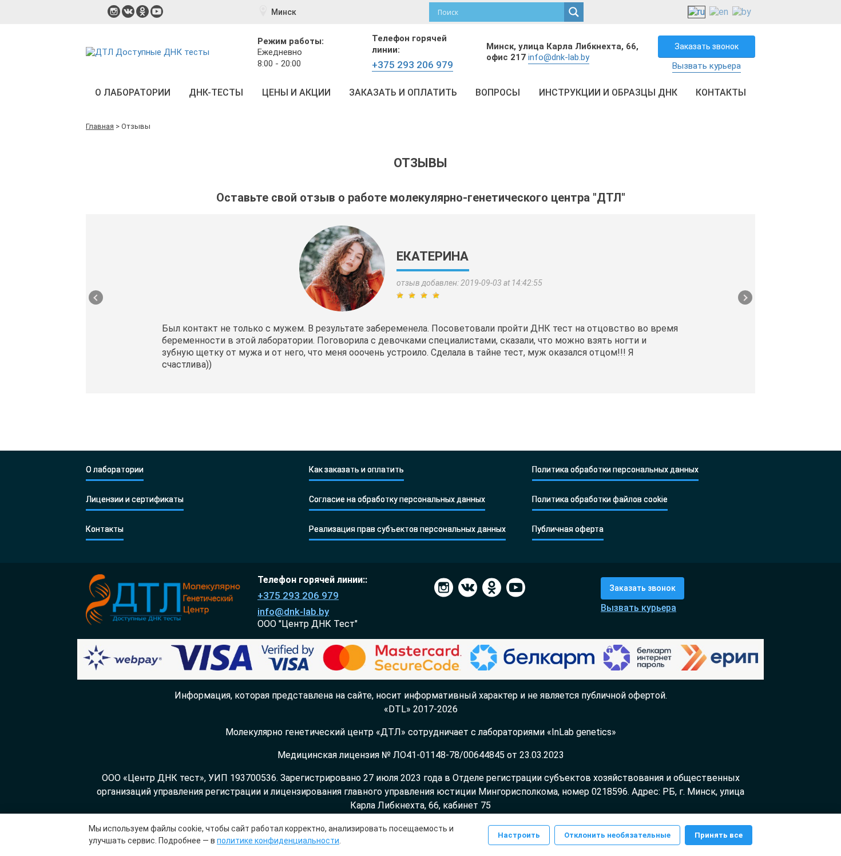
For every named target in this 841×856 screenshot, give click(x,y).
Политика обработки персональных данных (615, 470)
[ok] (142, 11)
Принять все (719, 835)
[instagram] (114, 11)
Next (745, 297)
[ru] (696, 12)
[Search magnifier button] (574, 12)
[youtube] (156, 11)
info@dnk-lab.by (558, 57)
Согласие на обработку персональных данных (397, 499)
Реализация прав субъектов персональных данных (407, 529)
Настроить (519, 835)
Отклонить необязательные (617, 835)
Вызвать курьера (706, 66)
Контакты (721, 92)
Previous (96, 297)
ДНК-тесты (216, 92)
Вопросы (497, 92)
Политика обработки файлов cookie (600, 499)
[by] (741, 12)
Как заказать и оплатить (356, 470)
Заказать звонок (707, 46)
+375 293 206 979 (412, 64)
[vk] (128, 11)
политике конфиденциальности (278, 840)
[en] (718, 12)
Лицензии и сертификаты (135, 499)
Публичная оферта (568, 529)
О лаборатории (132, 92)
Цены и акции (296, 92)
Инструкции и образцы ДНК (608, 92)
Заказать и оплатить (403, 92)
